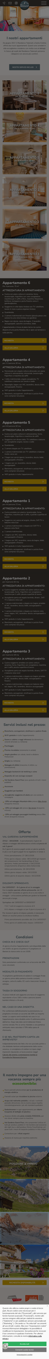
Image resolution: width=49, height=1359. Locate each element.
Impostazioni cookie (24, 1355)
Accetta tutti (24, 1344)
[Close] (7, 1344)
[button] (5, 1346)
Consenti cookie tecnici (24, 1350)
